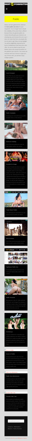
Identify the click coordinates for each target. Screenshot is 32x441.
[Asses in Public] (16, 350)
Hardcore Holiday (11, 141)
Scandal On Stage (11, 164)
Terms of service (17, 428)
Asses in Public (10, 354)
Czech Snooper (10, 73)
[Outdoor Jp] (16, 321)
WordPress (13, 438)
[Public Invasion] (16, 287)
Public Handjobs (11, 113)
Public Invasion (10, 297)
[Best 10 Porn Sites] (16, 4)
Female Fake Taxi (11, 396)
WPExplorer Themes (22, 438)
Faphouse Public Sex (12, 267)
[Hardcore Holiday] (16, 131)
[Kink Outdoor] (16, 228)
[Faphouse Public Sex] (16, 256)
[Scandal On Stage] (16, 156)
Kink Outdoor (10, 238)
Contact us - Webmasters (14, 426)
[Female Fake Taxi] (16, 393)
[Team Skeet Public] (16, 199)
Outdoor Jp (9, 332)
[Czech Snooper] (16, 65)
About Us (10, 428)
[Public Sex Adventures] (16, 372)
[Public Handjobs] (16, 102)
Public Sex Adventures (12, 376)
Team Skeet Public (11, 210)
